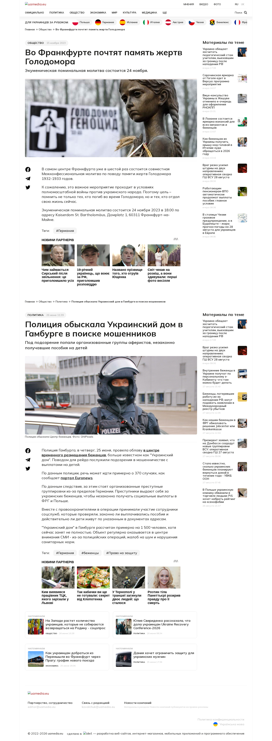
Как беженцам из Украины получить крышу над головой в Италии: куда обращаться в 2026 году (217, 146)
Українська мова (232, 724)
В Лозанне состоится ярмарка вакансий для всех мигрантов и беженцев (219, 123)
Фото (217, 4)
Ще (165, 12)
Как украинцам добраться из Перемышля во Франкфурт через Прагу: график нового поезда (73, 656)
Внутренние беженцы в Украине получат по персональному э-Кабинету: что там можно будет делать (219, 376)
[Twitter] (28, 187)
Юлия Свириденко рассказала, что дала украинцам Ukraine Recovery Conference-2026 (162, 624)
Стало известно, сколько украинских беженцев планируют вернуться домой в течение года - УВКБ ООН (218, 471)
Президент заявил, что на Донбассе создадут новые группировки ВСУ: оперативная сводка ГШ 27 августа (219, 446)
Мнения (189, 4)
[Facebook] (28, 169)
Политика (56, 12)
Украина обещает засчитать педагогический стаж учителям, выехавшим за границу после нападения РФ (218, 56)
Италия (155, 22)
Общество (77, 12)
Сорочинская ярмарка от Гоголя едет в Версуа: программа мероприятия (218, 79)
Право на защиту (122, 553)
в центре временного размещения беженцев (100, 452)
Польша (85, 22)
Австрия (178, 22)
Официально (34, 12)
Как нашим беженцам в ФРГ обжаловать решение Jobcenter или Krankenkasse (219, 424)
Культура (129, 12)
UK (242, 4)
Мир (114, 12)
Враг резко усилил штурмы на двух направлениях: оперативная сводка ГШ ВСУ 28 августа (217, 171)
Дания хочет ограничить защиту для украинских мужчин (163, 655)
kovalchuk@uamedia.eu (98, 707)
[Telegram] (28, 178)
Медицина (149, 12)
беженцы (91, 553)
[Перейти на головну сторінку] (48, 4)
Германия (108, 22)
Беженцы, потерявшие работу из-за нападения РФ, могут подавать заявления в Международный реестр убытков (218, 401)
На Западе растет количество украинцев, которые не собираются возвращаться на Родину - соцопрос (75, 624)
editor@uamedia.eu (42, 707)
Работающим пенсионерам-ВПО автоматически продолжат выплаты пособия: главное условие (217, 196)
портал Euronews (77, 478)
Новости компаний (137, 703)
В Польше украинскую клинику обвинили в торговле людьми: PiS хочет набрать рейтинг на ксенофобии (219, 496)
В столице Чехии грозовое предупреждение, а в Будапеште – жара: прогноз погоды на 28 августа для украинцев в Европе (219, 224)
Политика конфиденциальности (221, 719)
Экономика (98, 12)
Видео (203, 4)
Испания (132, 22)
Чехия (200, 22)
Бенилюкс (223, 22)
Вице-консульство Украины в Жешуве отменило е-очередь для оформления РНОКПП (217, 101)
